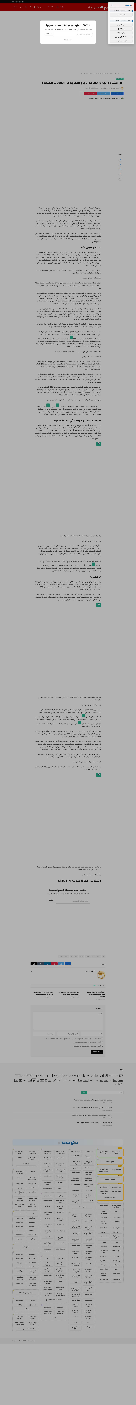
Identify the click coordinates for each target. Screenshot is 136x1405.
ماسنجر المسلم (121, 14)
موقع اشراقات (121, 33)
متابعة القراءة (68, 39)
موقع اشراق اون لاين (121, 37)
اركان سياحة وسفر (121, 41)
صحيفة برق (121, 29)
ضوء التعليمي (121, 25)
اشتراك (48, 33)
